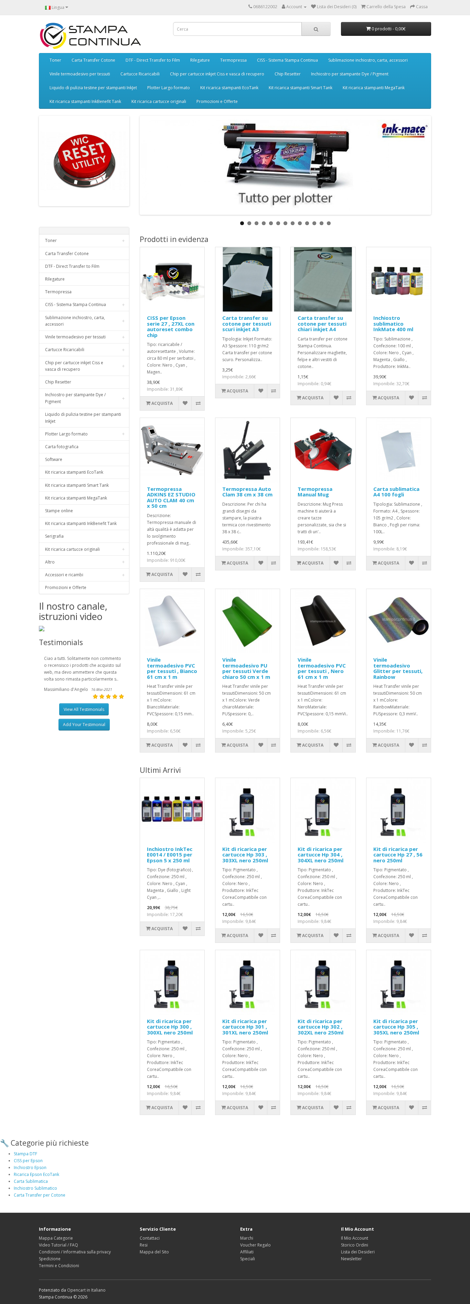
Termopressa (233, 60)
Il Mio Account (354, 1238)
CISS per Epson (28, 1161)
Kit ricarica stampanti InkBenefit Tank (85, 101)
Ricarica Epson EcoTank (36, 1174)
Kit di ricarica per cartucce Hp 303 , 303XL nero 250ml (245, 854)
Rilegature (200, 60)
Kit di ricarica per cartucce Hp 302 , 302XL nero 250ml (320, 1027)
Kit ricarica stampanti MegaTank (374, 88)
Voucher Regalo (255, 1245)
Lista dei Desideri (358, 1252)
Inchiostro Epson (30, 1167)
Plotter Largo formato (168, 88)
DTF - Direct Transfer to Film (153, 60)
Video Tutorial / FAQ (58, 1245)
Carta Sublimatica (31, 1181)
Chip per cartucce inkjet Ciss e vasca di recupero (217, 74)
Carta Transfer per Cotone (39, 1195)
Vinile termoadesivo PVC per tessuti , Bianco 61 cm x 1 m (172, 668)
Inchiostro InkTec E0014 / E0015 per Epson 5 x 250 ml (169, 854)
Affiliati (247, 1252)
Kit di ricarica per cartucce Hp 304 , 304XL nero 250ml (320, 854)
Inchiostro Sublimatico (35, 1188)
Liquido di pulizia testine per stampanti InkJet (93, 88)
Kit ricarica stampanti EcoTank (229, 88)
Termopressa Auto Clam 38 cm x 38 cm (247, 491)
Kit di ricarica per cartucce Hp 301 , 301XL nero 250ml (245, 1027)
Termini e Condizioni (59, 1266)
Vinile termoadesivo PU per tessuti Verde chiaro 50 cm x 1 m (246, 668)
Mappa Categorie (56, 1238)
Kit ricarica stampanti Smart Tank (300, 88)
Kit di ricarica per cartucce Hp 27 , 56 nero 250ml (398, 854)
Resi (144, 1245)
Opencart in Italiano (86, 1290)
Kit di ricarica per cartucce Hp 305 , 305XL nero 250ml (396, 1027)
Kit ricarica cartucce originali (158, 101)
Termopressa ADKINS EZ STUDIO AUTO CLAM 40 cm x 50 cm (171, 497)
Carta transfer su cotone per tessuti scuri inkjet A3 (246, 323)
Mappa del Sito (154, 1252)
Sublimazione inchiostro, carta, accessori (368, 60)
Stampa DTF (25, 1154)
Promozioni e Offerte (217, 101)
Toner (55, 60)
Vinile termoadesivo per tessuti (80, 74)
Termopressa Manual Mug (315, 491)
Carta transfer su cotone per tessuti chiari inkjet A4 (322, 323)
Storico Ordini (354, 1245)
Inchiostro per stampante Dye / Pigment (349, 74)
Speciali (247, 1259)
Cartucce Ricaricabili (140, 74)
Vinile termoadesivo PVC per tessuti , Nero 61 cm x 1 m (322, 668)
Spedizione (50, 1259)
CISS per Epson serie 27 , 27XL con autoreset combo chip (170, 326)
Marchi (246, 1238)
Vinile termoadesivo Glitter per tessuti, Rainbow (398, 668)
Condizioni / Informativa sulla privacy (75, 1252)
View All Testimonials (84, 709)
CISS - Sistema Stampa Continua (287, 60)
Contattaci (150, 1238)
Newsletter (351, 1259)
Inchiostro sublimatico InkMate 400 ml (393, 323)
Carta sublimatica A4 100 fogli (396, 491)
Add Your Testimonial (84, 724)
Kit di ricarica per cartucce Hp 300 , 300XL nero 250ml (170, 1027)
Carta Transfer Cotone (93, 60)
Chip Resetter (288, 74)
